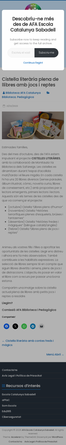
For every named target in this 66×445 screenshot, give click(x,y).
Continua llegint (33, 62)
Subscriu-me (46, 52)
